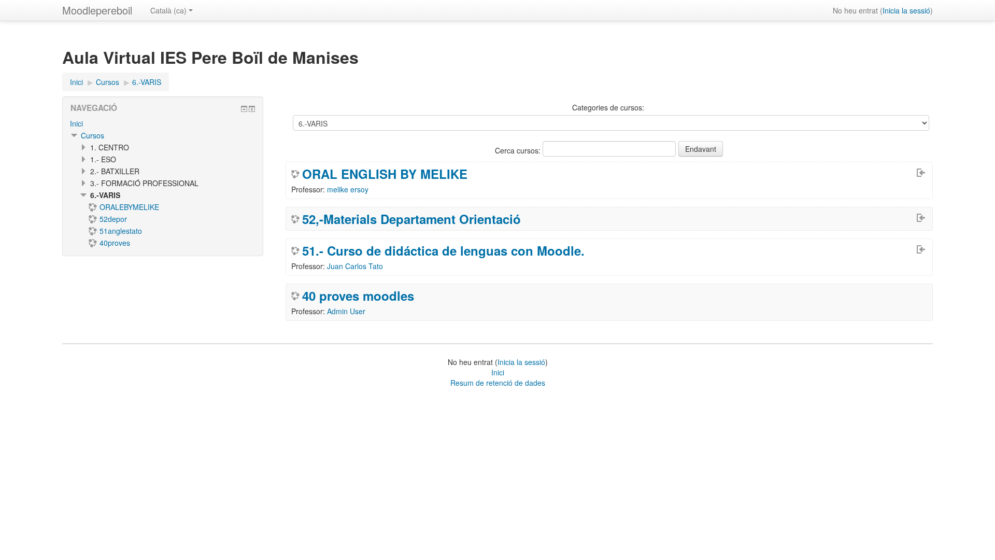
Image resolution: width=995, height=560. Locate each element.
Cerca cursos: (519, 150)
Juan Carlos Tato (355, 266)
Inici (76, 123)
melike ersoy (347, 189)
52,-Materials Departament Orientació (411, 219)
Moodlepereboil (97, 10)
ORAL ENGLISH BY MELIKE (384, 173)
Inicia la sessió (906, 10)
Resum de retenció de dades (497, 382)
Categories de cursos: (608, 107)
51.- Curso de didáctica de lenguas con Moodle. (443, 250)
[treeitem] (162, 123)
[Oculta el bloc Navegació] (244, 109)
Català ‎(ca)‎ (168, 10)
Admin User (346, 311)
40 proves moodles (358, 295)
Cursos (92, 135)
